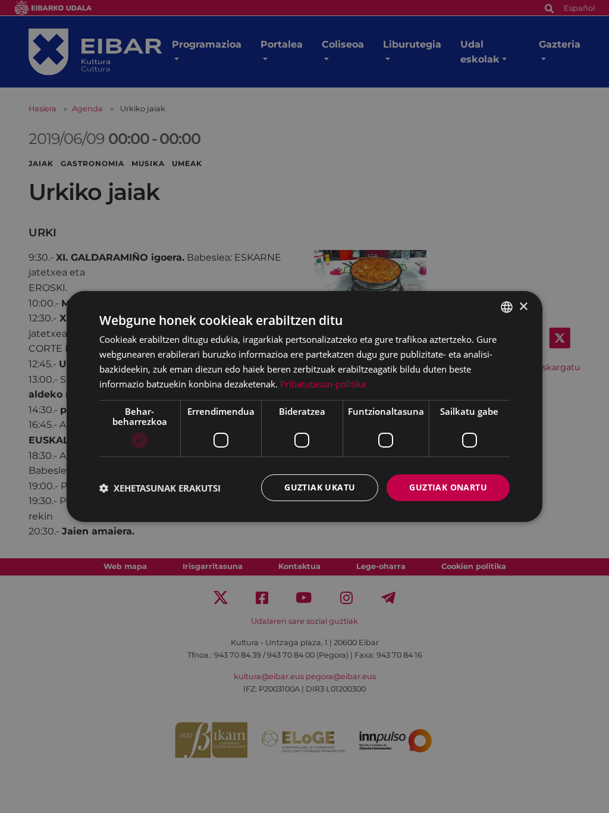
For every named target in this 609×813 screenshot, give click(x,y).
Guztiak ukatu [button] (319, 487)
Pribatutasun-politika (323, 384)
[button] (160, 488)
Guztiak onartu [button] (448, 487)
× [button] (523, 306)
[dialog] (304, 406)
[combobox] (507, 307)
